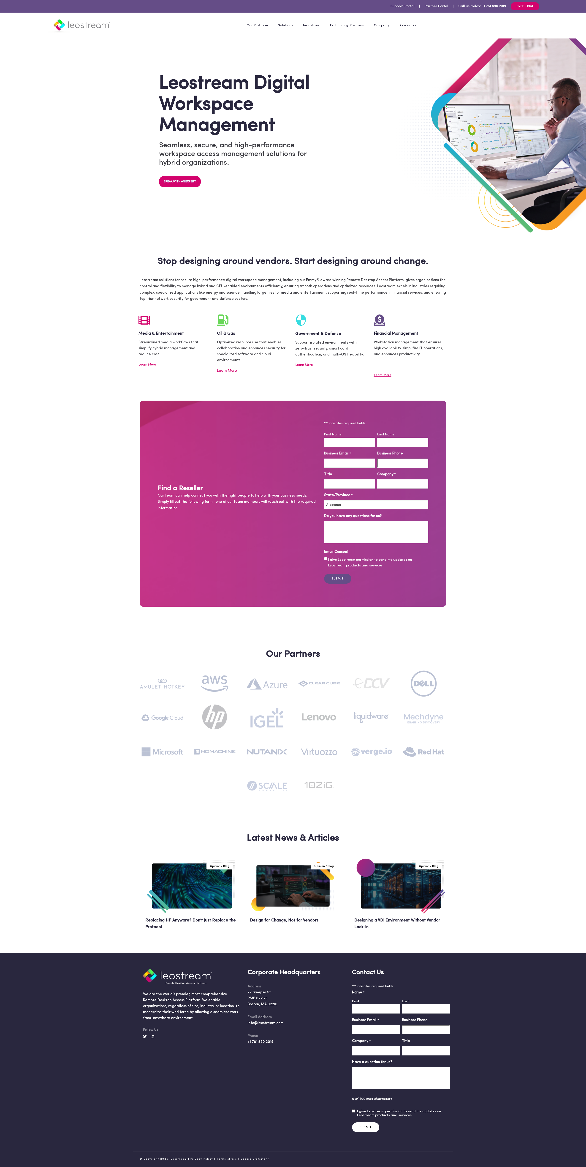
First (355, 1001)
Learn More (147, 364)
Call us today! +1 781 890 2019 (482, 6)
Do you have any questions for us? (353, 516)
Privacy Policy (201, 1159)
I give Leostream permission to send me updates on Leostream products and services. (370, 563)
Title (328, 474)
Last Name (385, 434)
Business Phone (390, 453)
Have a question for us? (372, 1062)
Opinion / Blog (219, 866)
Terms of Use (227, 1159)
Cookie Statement (255, 1159)
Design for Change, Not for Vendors (284, 920)
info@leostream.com (266, 1023)
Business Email (337, 453)
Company (386, 474)
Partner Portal (436, 6)
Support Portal (403, 6)
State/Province (338, 495)
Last (405, 1001)
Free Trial (525, 6)
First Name (333, 434)
